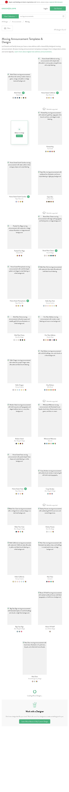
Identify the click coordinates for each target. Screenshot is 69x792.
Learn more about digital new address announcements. (33, 52)
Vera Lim (50, 441)
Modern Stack (19, 439)
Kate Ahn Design (19, 337)
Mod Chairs (17, 93)
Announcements (16, 22)
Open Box (50, 197)
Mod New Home (19, 335)
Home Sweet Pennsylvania (18, 301)
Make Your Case (19, 527)
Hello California (19, 577)
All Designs (5, 22)
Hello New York (50, 301)
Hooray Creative (50, 303)
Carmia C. (50, 579)
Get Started (58, 8)
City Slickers (50, 385)
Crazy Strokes (50, 489)
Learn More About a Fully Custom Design (34, 721)
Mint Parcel (50, 387)
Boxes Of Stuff (49, 627)
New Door (35, 676)
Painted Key (50, 147)
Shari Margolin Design (19, 441)
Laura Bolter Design (50, 629)
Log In (46, 8)
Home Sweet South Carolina (17, 197)
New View (50, 577)
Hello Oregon (19, 385)
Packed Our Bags (19, 251)
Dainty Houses (50, 527)
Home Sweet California (48, 93)
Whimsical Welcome (50, 439)
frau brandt (50, 149)
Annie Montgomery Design (34, 679)
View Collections (9, 16)
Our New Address (50, 335)
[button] (19, 82)
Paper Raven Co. (50, 95)
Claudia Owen (19, 95)
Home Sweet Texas (17, 489)
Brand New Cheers (48, 250)
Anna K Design (50, 253)
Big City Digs (19, 627)
